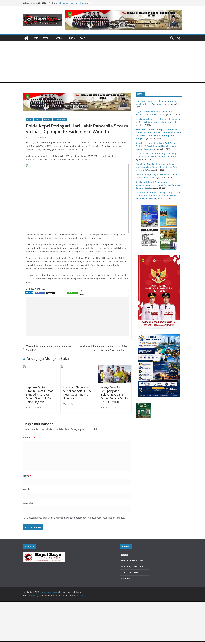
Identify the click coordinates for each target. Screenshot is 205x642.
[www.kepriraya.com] (26, 38)
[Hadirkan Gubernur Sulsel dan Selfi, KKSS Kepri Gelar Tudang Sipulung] (77, 367)
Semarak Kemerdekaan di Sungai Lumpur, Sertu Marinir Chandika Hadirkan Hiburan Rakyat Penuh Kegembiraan (158, 195)
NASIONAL (47, 119)
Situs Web (28, 502)
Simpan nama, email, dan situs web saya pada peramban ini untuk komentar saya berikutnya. (76, 517)
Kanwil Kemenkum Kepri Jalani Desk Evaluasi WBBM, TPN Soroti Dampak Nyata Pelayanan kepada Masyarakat (157, 146)
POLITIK (83, 38)
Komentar (29, 437)
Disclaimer (125, 578)
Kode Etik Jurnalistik (130, 572)
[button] (49, 38)
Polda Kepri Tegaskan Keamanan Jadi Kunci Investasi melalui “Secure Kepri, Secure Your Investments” (156, 167)
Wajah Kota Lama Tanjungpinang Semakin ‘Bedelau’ (48, 348)
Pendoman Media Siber (131, 560)
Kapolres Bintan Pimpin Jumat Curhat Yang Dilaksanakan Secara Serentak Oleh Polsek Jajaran (40, 394)
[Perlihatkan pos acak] (178, 38)
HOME (35, 38)
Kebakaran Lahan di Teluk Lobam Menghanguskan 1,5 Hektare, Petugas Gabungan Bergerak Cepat (158, 185)
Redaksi (43, 137)
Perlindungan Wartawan (132, 566)
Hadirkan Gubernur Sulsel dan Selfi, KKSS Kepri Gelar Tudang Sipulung (77, 392)
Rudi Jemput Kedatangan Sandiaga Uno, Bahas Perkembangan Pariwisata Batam (103, 348)
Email (27, 489)
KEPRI (45, 38)
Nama (27, 475)
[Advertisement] (102, 62)
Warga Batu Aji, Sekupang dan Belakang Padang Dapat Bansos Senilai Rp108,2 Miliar (114, 394)
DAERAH (59, 38)
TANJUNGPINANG (60, 119)
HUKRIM (71, 38)
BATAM (29, 119)
